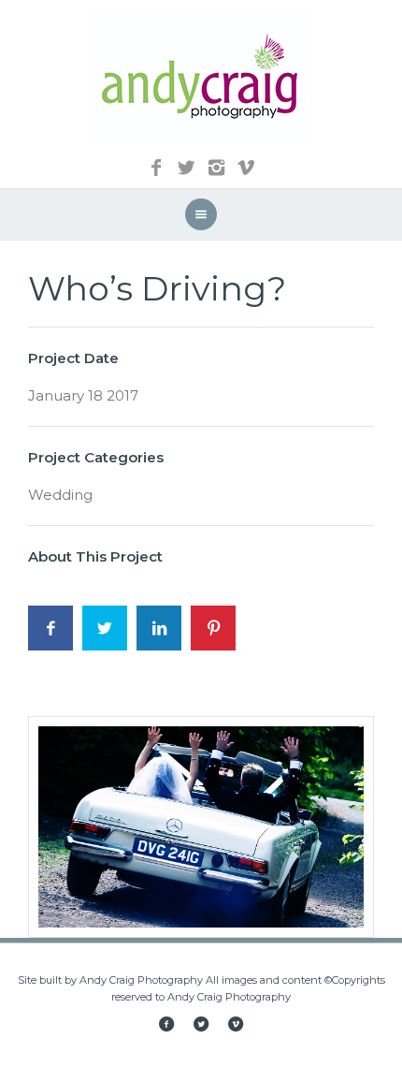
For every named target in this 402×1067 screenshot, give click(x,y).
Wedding (60, 495)
